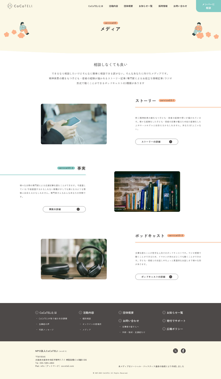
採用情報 (162, 6)
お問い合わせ (180, 6)
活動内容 (113, 6)
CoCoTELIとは (95, 6)
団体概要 (128, 6)
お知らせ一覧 (145, 6)
